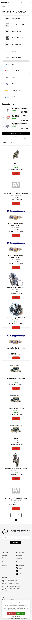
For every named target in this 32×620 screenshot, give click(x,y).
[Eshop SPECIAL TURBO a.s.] (5, 2)
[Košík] (26, 2)
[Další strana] (19, 520)
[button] (16, 2)
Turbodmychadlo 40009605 (19, 108)
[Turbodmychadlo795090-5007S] (16, 490)
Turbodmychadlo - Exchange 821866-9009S (19, 116)
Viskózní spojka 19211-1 (16, 408)
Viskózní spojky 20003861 (16, 318)
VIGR (16, 438)
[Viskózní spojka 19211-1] (16, 400)
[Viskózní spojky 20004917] (16, 279)
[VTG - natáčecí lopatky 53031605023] (16, 247)
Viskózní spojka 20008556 (16, 348)
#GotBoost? (19, 558)
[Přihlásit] (21, 2)
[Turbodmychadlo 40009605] (7, 110)
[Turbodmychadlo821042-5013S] (16, 460)
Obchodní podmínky (4, 556)
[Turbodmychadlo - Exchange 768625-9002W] (7, 126)
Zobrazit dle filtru (16, 133)
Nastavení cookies (16, 616)
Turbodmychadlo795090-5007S (16, 499)
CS (3, 597)
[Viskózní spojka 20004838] (16, 369)
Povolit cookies (20, 613)
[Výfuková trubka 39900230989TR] (16, 185)
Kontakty (4, 565)
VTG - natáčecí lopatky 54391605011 (16, 224)
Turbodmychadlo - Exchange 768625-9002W (19, 124)
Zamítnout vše (11, 613)
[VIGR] (16, 430)
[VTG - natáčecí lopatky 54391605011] (16, 215)
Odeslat (15, 542)
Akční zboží (19, 555)
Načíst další (16, 515)
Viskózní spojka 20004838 (16, 378)
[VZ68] (16, 154)
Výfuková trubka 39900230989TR (16, 193)
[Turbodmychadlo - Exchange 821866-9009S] (7, 117)
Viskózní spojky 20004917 (16, 288)
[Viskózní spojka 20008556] (16, 339)
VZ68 (16, 163)
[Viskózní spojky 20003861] (16, 309)
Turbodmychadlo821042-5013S (16, 469)
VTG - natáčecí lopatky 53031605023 (16, 256)
